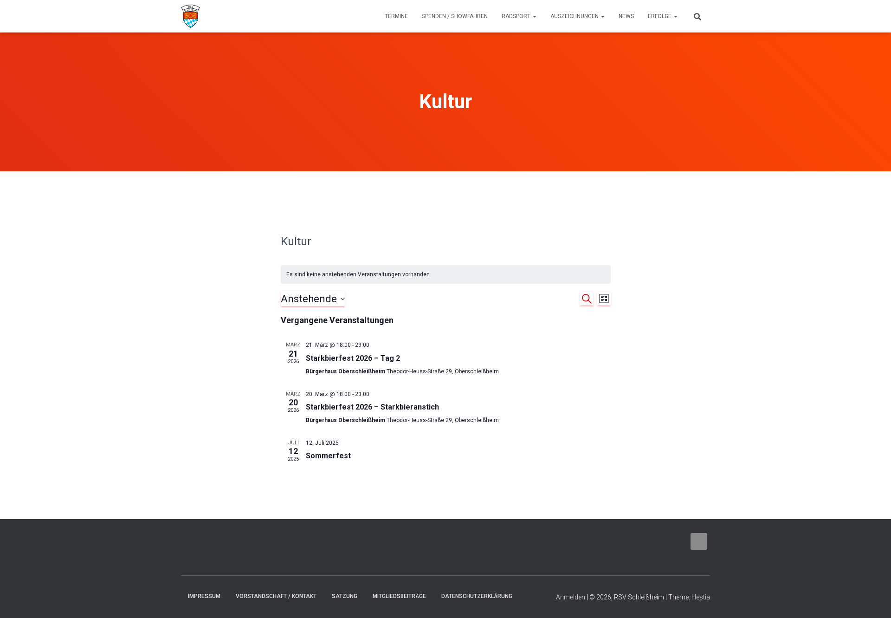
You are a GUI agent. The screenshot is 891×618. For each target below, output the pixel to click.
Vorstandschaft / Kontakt (276, 596)
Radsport (517, 16)
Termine (396, 16)
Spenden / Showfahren (455, 16)
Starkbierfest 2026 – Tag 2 (353, 358)
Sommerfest (328, 455)
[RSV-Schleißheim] (190, 16)
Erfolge (660, 16)
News (626, 16)
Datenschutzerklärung (476, 596)
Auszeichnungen (575, 16)
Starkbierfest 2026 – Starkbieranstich (372, 407)
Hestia (700, 597)
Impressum (204, 596)
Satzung (344, 596)
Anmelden (570, 597)
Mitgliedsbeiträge (399, 596)
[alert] (446, 274)
